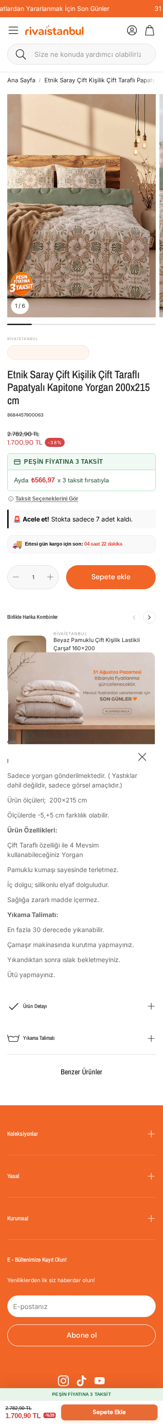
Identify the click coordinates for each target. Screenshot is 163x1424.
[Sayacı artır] (50, 577)
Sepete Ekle (109, 1412)
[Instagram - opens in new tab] (63, 1380)
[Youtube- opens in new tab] (99, 1380)
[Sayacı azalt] (16, 577)
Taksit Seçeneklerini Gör (46, 499)
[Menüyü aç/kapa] (13, 30)
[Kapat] (142, 758)
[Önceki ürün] (134, 617)
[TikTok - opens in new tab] (81, 1380)
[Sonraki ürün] (149, 617)
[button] (81, 54)
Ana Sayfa (21, 80)
